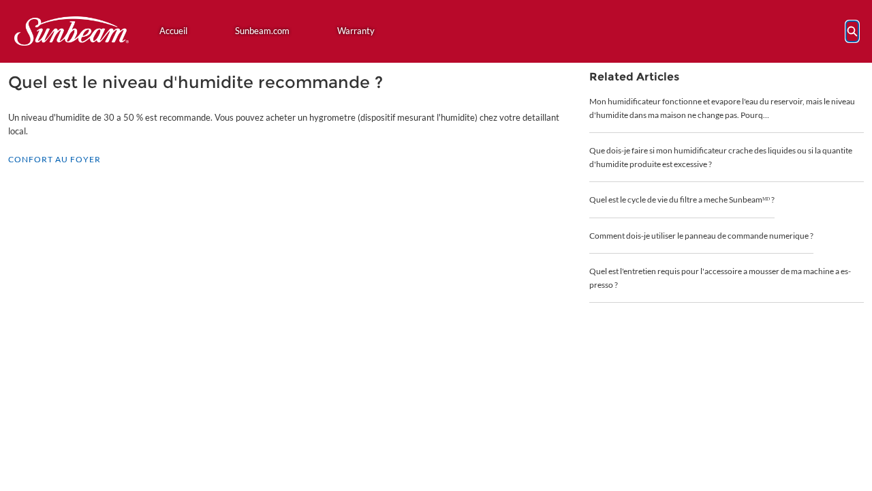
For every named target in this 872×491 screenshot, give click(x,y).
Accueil (173, 30)
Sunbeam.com (262, 30)
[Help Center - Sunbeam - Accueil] (71, 31)
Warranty (356, 30)
